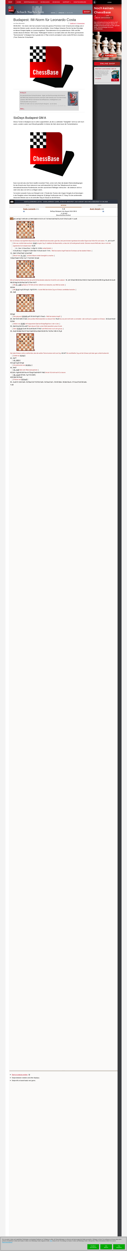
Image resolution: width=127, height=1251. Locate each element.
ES (70, 12)
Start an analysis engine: (20, 1075)
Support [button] (66, 2)
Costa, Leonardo (29, 209)
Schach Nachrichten (30, 12)
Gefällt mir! (73, 23)
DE (65, 12)
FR (72, 12)
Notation (63, 205)
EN (68, 12)
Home (19, 2)
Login (109, 2)
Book (27, 205)
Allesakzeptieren (119, 1246)
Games (99, 205)
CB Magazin (45, 2)
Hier (51, 1241)
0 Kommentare (81, 23)
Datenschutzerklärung (7, 1242)
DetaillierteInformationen (93, 1246)
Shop (10, 2)
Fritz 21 (23, 93)
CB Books (56, 2)
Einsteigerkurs (80, 2)
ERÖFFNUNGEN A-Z (31, 2)
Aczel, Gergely (95, 209)
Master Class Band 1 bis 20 (105, 69)
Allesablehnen (106, 1246)
